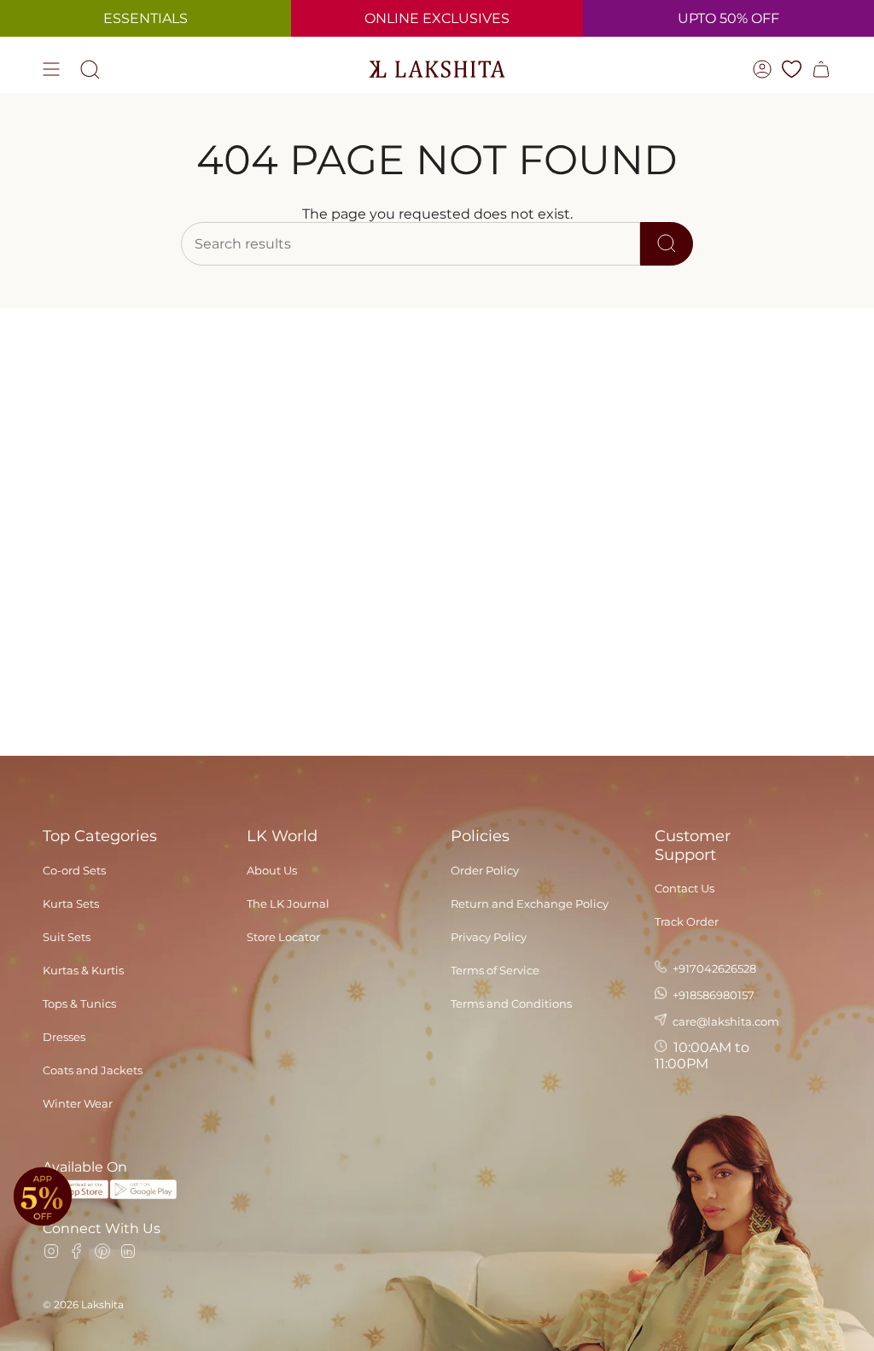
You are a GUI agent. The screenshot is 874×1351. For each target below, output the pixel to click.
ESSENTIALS (145, 18)
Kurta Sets (71, 903)
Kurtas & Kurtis (83, 970)
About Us (272, 870)
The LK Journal (288, 903)
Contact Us (684, 888)
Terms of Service (495, 970)
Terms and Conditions (511, 1003)
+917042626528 (713, 968)
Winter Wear (78, 1103)
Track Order (687, 921)
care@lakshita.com (724, 1021)
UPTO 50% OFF (728, 18)
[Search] (666, 244)
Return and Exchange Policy (530, 903)
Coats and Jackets (93, 1070)
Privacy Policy (489, 937)
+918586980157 (712, 995)
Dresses (64, 1037)
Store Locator (283, 937)
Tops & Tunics (79, 1003)
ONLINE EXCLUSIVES (437, 18)
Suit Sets (66, 937)
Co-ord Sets (74, 870)
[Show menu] (51, 69)
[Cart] (821, 69)
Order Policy (485, 870)
